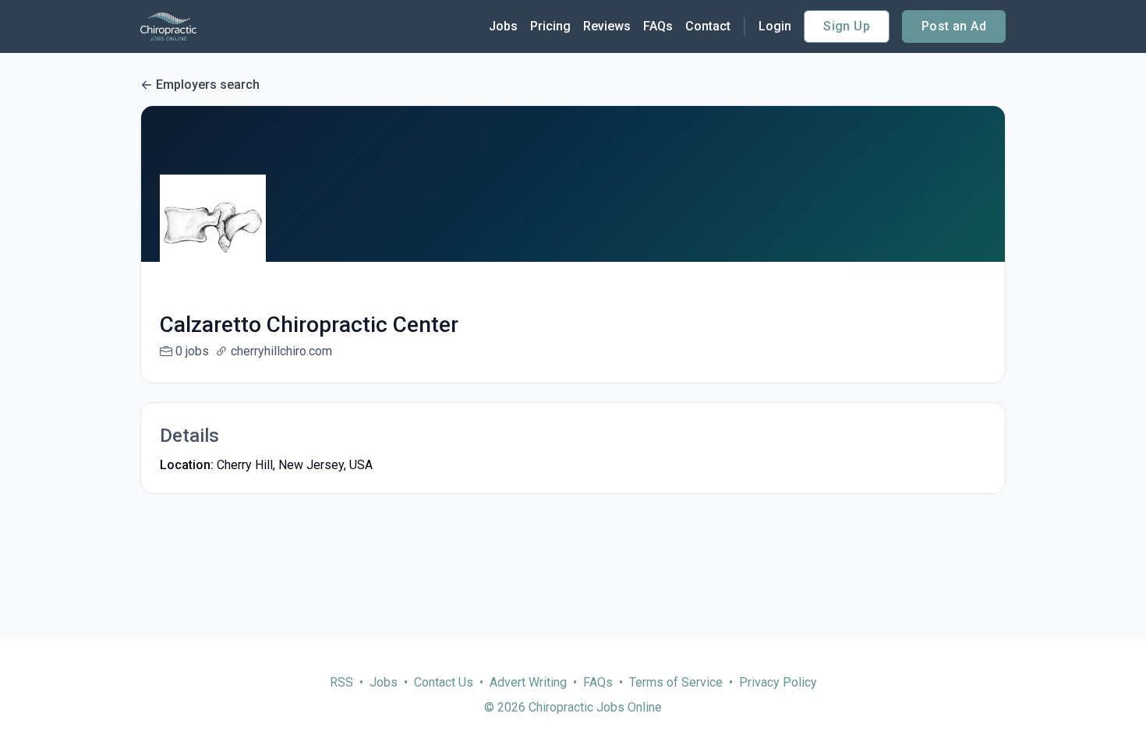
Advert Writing (528, 682)
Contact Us (443, 682)
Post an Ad (953, 26)
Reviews (607, 26)
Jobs (503, 26)
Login (775, 26)
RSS (341, 682)
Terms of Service (676, 682)
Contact (707, 26)
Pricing (550, 26)
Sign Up (846, 26)
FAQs (658, 26)
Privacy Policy (778, 682)
